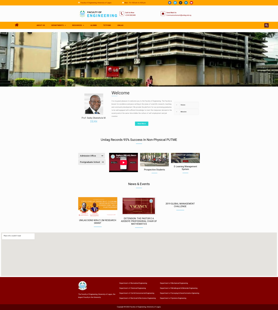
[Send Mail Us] (163, 13)
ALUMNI (93, 25)
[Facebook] (169, 2)
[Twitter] (175, 2)
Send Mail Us (171, 13)
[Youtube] (191, 2)
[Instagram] (180, 2)
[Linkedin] (186, 2)
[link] (186, 105)
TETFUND (107, 25)
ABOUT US (41, 25)
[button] (266, 25)
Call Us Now (129, 13)
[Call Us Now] (121, 13)
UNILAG (120, 25)
